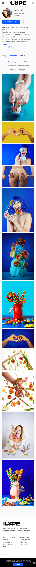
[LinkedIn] (7, 554)
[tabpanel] (18, 283)
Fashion (25, 62)
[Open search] (32, 3)
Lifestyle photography (18, 70)
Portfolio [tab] (13, 56)
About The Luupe (9, 537)
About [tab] (22, 56)
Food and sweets (23, 66)
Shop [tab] (4, 56)
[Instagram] (4, 554)
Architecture (11, 66)
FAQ (4, 547)
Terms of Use (24, 537)
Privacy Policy (25, 540)
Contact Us (24, 544)
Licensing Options (9, 544)
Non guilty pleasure (14, 62)
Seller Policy (24, 542)
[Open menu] (3, 3)
